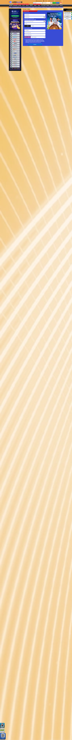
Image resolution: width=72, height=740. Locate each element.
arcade (31, 5)
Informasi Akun (27, 13)
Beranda (10, 5)
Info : (10, 7)
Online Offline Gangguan (15, 68)
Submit (34, 44)
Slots (23, 5)
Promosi (61, 5)
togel (39, 5)
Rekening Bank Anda (28, 28)
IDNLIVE (27, 5)
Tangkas (47, 5)
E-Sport (19, 5)
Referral (57, 5)
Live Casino (43, 5)
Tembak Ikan (52, 5)
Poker (35, 5)
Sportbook (15, 5)
